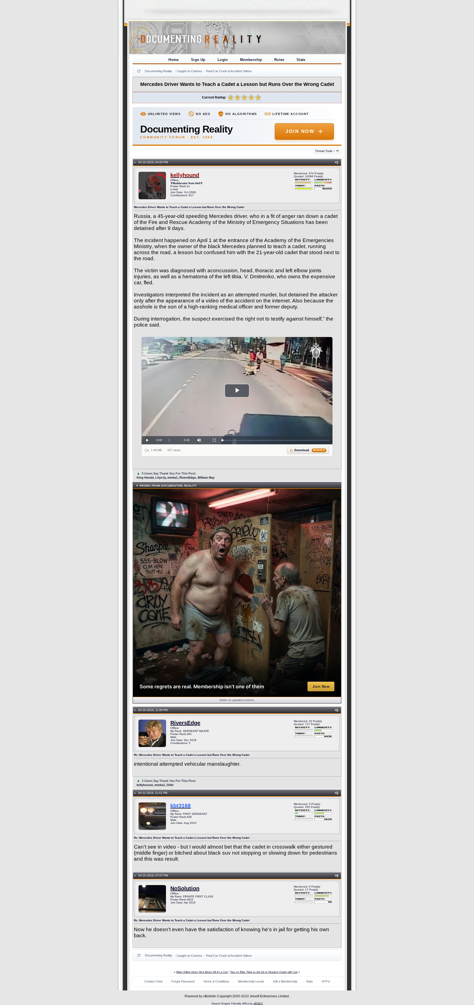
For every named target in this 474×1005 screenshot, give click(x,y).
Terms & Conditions (216, 981)
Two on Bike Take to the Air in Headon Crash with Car (264, 971)
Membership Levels (251, 981)
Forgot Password (182, 981)
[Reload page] (139, 71)
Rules (279, 60)
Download (309, 450)
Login (223, 60)
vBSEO (258, 1003)
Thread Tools (325, 151)
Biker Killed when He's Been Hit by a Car (202, 971)
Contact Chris (153, 981)
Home (173, 60)
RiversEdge (185, 723)
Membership (251, 60)
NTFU (326, 981)
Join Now (300, 131)
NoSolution (184, 888)
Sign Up (198, 60)
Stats (301, 60)
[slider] (276, 440)
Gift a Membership (285, 981)
